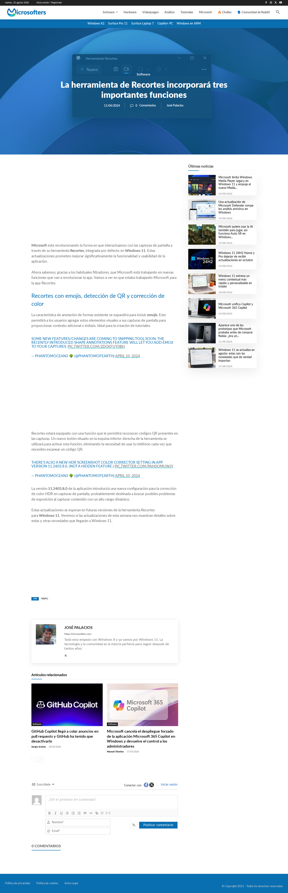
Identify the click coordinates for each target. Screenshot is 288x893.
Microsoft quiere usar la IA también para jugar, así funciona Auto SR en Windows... (235, 232)
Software (143, 74)
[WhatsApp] (119, 169)
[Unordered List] (79, 813)
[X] (275, 2)
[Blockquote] (85, 813)
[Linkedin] (129, 169)
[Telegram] (138, 169)
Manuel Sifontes (115, 752)
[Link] (97, 813)
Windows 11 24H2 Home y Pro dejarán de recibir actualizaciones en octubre (236, 257)
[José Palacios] (48, 641)
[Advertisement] (104, 208)
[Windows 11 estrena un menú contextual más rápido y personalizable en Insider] (201, 284)
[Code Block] (91, 813)
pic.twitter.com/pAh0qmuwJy (144, 466)
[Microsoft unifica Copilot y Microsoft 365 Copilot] (201, 308)
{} (102, 812)
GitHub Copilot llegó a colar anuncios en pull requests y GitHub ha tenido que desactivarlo (64, 736)
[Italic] (55, 813)
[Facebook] (266, 2)
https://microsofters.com (77, 634)
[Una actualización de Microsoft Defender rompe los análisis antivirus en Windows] (201, 210)
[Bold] (49, 813)
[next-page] (40, 759)
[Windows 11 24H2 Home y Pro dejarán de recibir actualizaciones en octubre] (201, 259)
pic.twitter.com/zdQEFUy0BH (96, 346)
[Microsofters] (35, 12)
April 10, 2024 (127, 356)
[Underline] (61, 813)
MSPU (44, 599)
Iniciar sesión (169, 784)
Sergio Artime (38, 747)
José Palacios (175, 105)
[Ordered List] (73, 813)
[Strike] (67, 813)
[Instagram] (271, 2)
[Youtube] (280, 2)
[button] (278, 12)
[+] (108, 812)
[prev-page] (34, 759)
